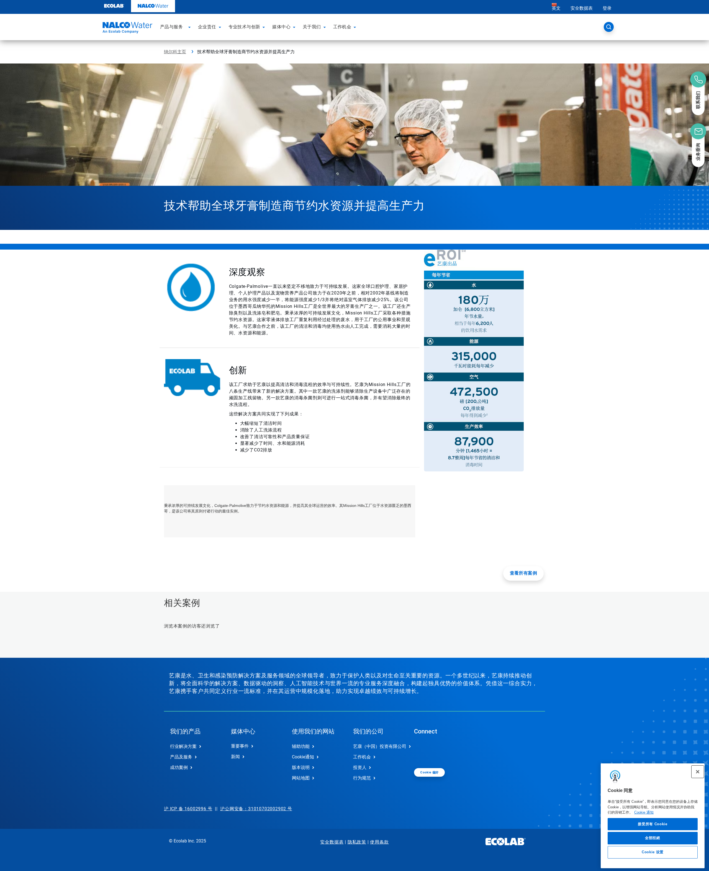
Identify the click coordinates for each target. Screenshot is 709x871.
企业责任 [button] (207, 26)
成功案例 (179, 767)
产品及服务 (181, 757)
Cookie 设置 (653, 852)
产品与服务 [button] (171, 26)
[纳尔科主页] (126, 28)
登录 (607, 8)
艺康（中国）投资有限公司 (377, 746)
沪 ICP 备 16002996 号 (188, 808)
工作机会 (362, 757)
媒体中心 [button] (281, 26)
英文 (556, 8)
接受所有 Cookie (652, 824)
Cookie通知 (303, 757)
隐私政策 (357, 842)
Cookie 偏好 (429, 772)
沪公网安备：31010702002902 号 (256, 808)
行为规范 (362, 778)
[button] (190, 27)
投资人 (359, 767)
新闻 (235, 756)
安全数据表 (582, 8)
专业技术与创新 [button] (244, 26)
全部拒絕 (652, 838)
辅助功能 (301, 746)
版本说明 (301, 767)
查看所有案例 (523, 573)
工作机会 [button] (342, 26)
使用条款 (379, 842)
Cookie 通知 (644, 812)
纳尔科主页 (175, 51)
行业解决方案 (183, 746)
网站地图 (301, 778)
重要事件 (240, 746)
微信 (422, 750)
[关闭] (698, 772)
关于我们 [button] (312, 26)
